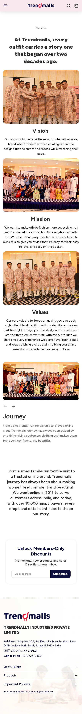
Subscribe (60, 574)
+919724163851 (32, 656)
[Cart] (76, 6)
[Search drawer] (69, 6)
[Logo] (41, 5)
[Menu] (6, 6)
